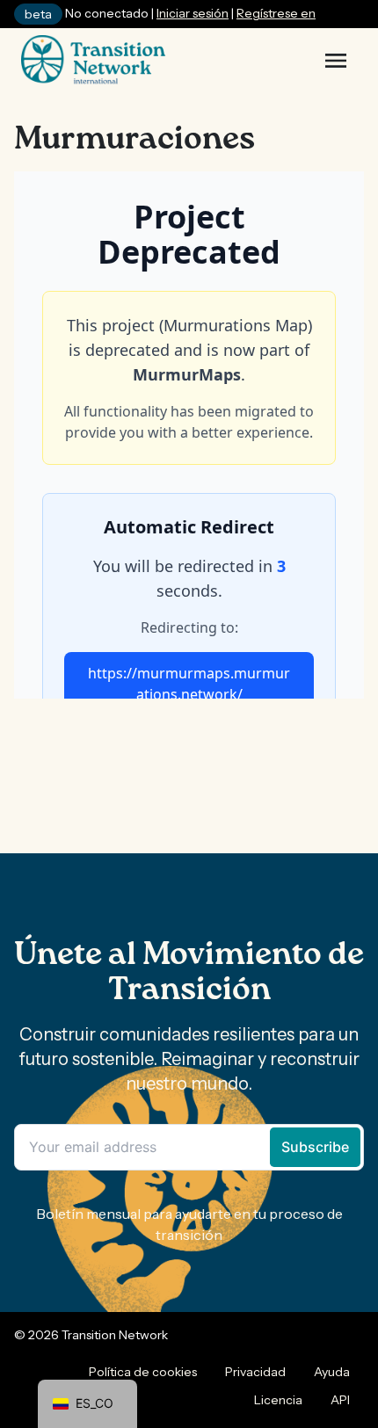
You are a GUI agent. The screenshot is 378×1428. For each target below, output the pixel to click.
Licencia (278, 1400)
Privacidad (255, 1372)
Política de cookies (143, 1372)
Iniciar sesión (192, 13)
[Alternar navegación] (336, 61)
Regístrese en (276, 13)
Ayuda (332, 1372)
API (340, 1400)
